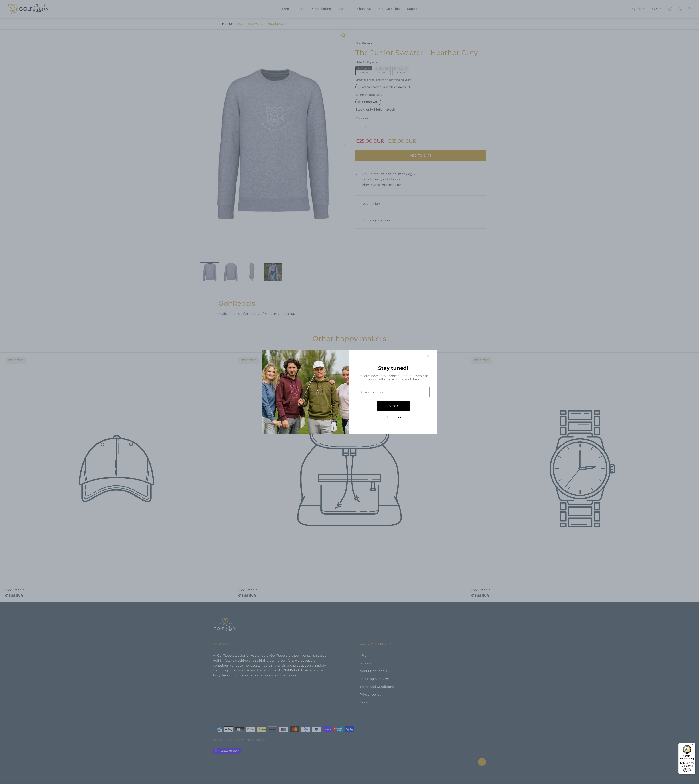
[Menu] (693, 745)
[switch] (687, 770)
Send (393, 406)
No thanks (393, 417)
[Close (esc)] (428, 356)
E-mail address (372, 392)
